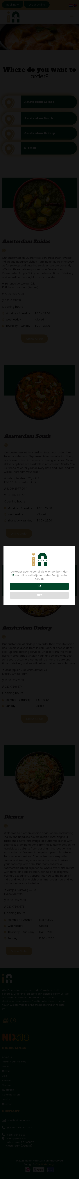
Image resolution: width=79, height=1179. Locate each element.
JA (39, 586)
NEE (39, 595)
